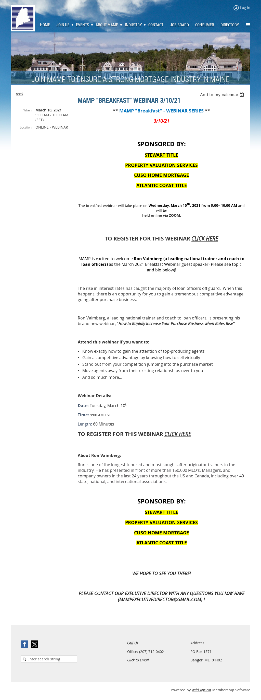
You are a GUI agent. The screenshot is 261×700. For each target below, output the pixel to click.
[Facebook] (24, 644)
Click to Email (138, 660)
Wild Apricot (201, 689)
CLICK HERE (204, 238)
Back (19, 93)
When (27, 110)
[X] (34, 644)
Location (26, 127)
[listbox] (222, 94)
